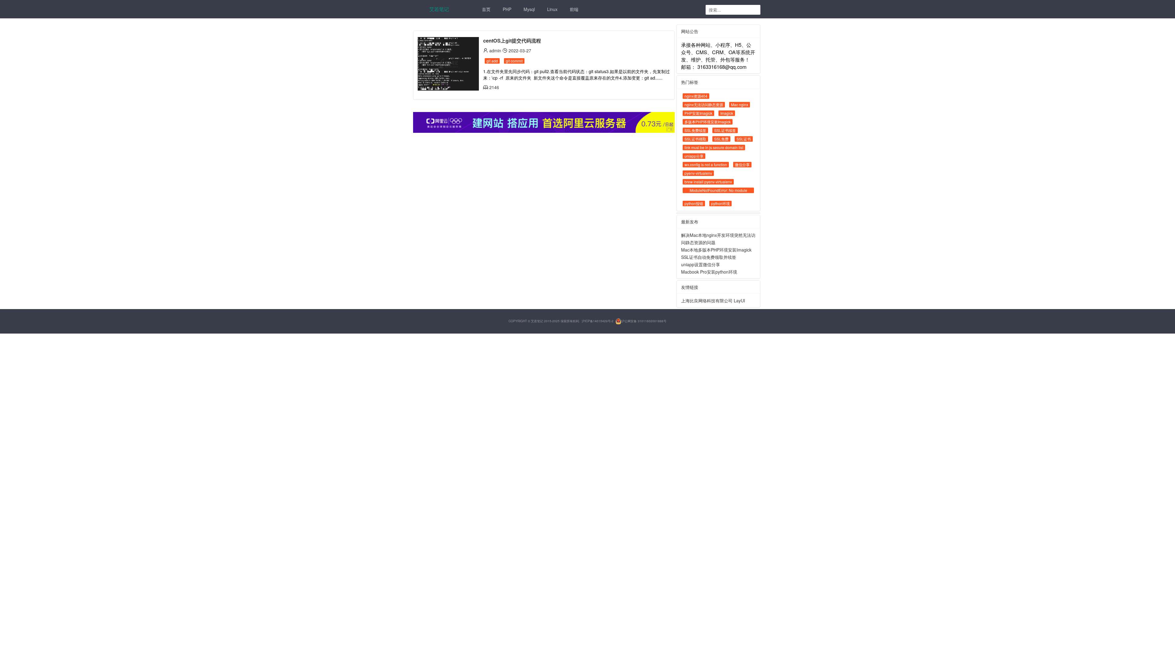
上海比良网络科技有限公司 (707, 300)
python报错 (693, 203)
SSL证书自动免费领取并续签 (708, 257)
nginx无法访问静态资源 (703, 104)
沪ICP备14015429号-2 (598, 321)
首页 (486, 9)
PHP (507, 9)
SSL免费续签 (695, 130)
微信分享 (742, 164)
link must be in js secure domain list (713, 147)
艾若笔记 (439, 9)
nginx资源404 (695, 96)
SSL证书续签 (725, 130)
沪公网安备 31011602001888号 (643, 321)
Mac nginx (739, 104)
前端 (574, 9)
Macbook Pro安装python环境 (709, 272)
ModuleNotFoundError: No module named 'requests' (718, 193)
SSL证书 (744, 138)
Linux (552, 9)
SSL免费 (721, 138)
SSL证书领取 (695, 138)
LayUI (739, 300)
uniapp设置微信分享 (700, 264)
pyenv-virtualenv (698, 173)
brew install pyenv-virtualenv (708, 181)
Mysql (529, 9)
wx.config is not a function (705, 164)
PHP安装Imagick (698, 113)
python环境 (720, 203)
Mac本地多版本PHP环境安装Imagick (716, 250)
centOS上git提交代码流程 (512, 40)
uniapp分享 (693, 156)
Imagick (726, 113)
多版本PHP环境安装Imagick (707, 121)
